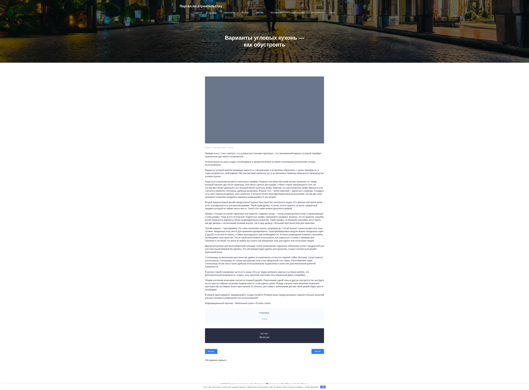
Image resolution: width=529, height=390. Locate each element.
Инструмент (317, 12)
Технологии (229, 12)
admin (207, 148)
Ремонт (245, 12)
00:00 (230, 148)
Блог (333, 12)
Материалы (276, 12)
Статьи (212, 12)
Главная (198, 12)
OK (323, 387)
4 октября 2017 (219, 148)
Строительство (297, 12)
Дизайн (260, 12)
